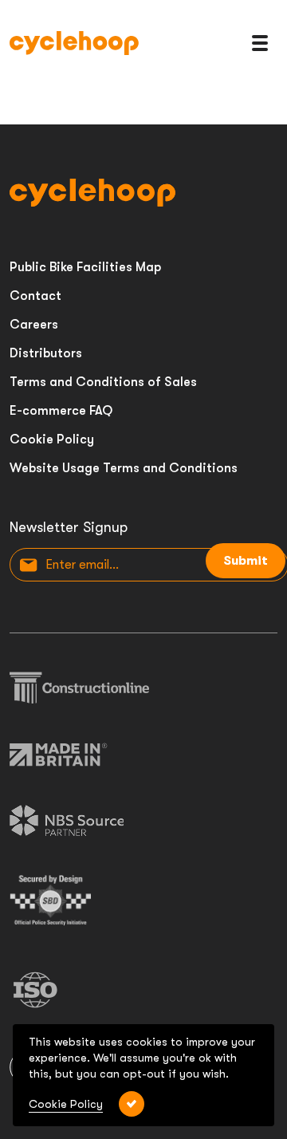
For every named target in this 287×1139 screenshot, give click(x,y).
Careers (34, 324)
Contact (35, 296)
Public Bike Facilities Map (85, 267)
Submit (245, 561)
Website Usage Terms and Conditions (124, 468)
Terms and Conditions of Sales (103, 382)
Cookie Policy (52, 439)
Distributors (46, 353)
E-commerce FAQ (61, 411)
